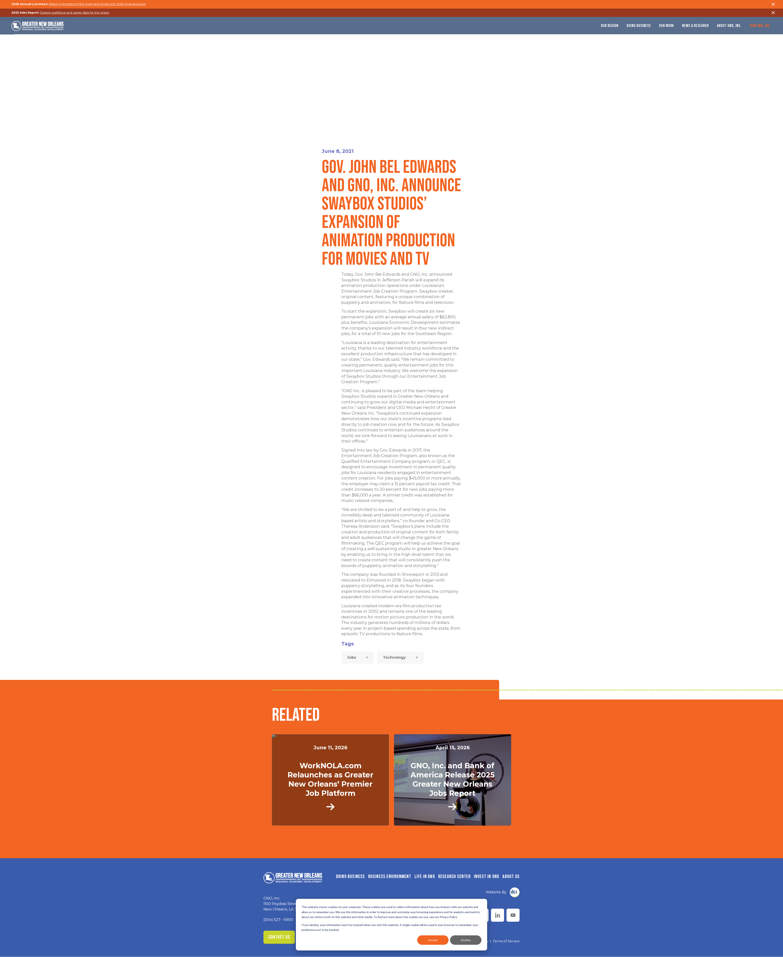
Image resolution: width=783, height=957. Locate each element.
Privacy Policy (448, 917)
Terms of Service (506, 941)
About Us (511, 876)
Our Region (609, 25)
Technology (394, 657)
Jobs (351, 657)
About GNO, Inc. (729, 25)
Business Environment (389, 876)
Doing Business (639, 25)
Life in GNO (425, 876)
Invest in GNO (486, 876)
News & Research (695, 25)
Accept (433, 940)
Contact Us (279, 937)
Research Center (454, 876)
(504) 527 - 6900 (278, 919)
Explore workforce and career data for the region (74, 12)
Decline (466, 940)
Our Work (666, 25)
